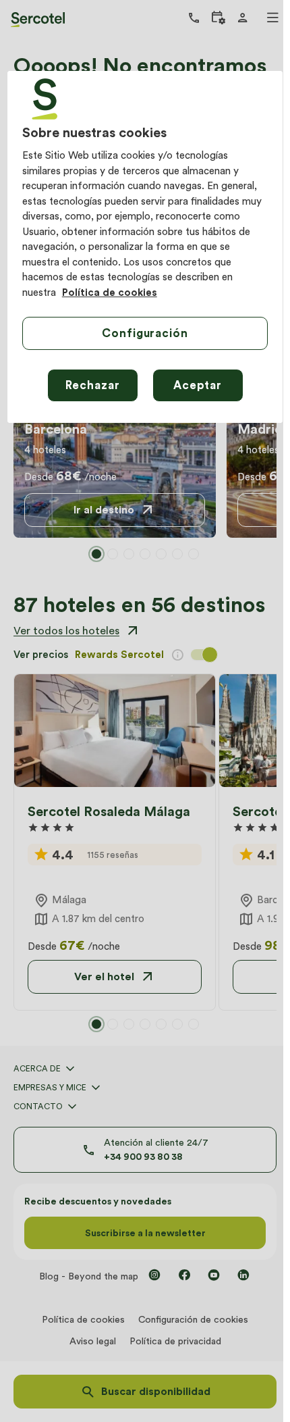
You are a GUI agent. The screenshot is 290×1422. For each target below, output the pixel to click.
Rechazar (92, 385)
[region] (145, 247)
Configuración (144, 333)
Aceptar (197, 385)
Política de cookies (109, 292)
